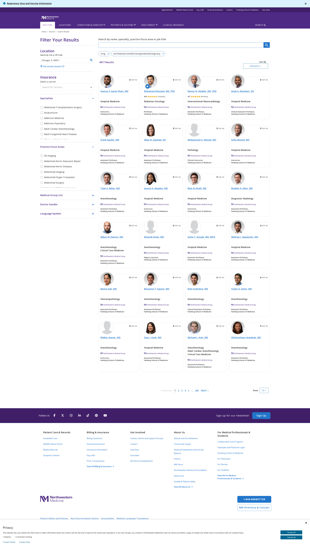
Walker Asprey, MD (110, 337)
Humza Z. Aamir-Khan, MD (114, 91)
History (177, 458)
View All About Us (183, 487)
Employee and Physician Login (231, 447)
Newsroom (179, 476)
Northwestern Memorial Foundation (190, 470)
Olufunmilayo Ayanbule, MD (246, 337)
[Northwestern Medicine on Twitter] (62, 415)
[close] (305, 3)
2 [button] (178, 390)
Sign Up (261, 415)
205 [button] (197, 390)
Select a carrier (48, 81)
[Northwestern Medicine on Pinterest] (96, 415)
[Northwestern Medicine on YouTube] (105, 415)
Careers (230, 10)
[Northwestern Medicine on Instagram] (71, 415)
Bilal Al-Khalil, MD (197, 188)
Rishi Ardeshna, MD (198, 288)
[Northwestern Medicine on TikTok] (88, 415)
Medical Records (50, 449)
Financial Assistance (215, 10)
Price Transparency (95, 461)
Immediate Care (50, 438)
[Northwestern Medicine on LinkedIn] (79, 415)
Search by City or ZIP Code (51, 52)
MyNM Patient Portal (184, 10)
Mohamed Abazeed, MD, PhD (159, 91)
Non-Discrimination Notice (85, 518)
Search (259, 25)
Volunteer (134, 455)
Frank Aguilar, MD (109, 139)
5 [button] (188, 390)
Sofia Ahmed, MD (240, 139)
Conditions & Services (90, 25)
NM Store (178, 464)
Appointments (167, 10)
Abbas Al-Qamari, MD (111, 237)
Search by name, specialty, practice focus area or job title (132, 39)
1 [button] (175, 390)
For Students (223, 470)
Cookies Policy (24, 542)
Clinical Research (173, 25)
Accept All (291, 532)
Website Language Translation (132, 518)
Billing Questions (94, 438)
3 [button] (181, 390)
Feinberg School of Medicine (247, 10)
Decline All (291, 537)
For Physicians (223, 458)
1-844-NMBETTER (254, 499)
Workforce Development (141, 461)
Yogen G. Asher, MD (241, 288)
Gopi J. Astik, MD (152, 337)
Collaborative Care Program (230, 441)
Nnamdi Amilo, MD (154, 237)
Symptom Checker (51, 455)
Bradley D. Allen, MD (242, 188)
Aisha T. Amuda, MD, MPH (201, 237)
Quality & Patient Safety (184, 481)
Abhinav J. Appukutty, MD (244, 237)
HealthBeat (148, 25)
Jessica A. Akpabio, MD (156, 188)
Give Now (266, 10)
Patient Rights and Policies (54, 518)
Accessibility (107, 518)
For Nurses (222, 464)
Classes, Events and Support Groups (146, 438)
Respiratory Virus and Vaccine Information (29, 3)
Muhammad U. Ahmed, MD (202, 139)
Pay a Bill (200, 10)
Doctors (48, 25)
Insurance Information (97, 449)
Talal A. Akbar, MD (110, 188)
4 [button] (185, 390)
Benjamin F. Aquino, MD (156, 288)
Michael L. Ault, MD (198, 337)
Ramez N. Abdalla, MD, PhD (202, 91)
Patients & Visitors (122, 25)
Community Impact (182, 444)
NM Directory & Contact (254, 507)
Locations (65, 25)
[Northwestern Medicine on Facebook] (54, 415)
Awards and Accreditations (186, 438)
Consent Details (9, 542)
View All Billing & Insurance (100, 466)
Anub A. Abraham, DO (242, 91)
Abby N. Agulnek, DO (155, 139)
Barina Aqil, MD (108, 288)
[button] (255, 65)
